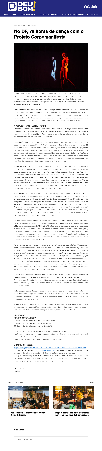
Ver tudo (91, 382)
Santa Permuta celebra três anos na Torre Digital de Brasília (28, 414)
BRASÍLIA (17, 371)
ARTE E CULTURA (19, 368)
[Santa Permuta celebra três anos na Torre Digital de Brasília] (28, 397)
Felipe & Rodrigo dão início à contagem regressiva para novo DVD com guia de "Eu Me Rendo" (72, 414)
